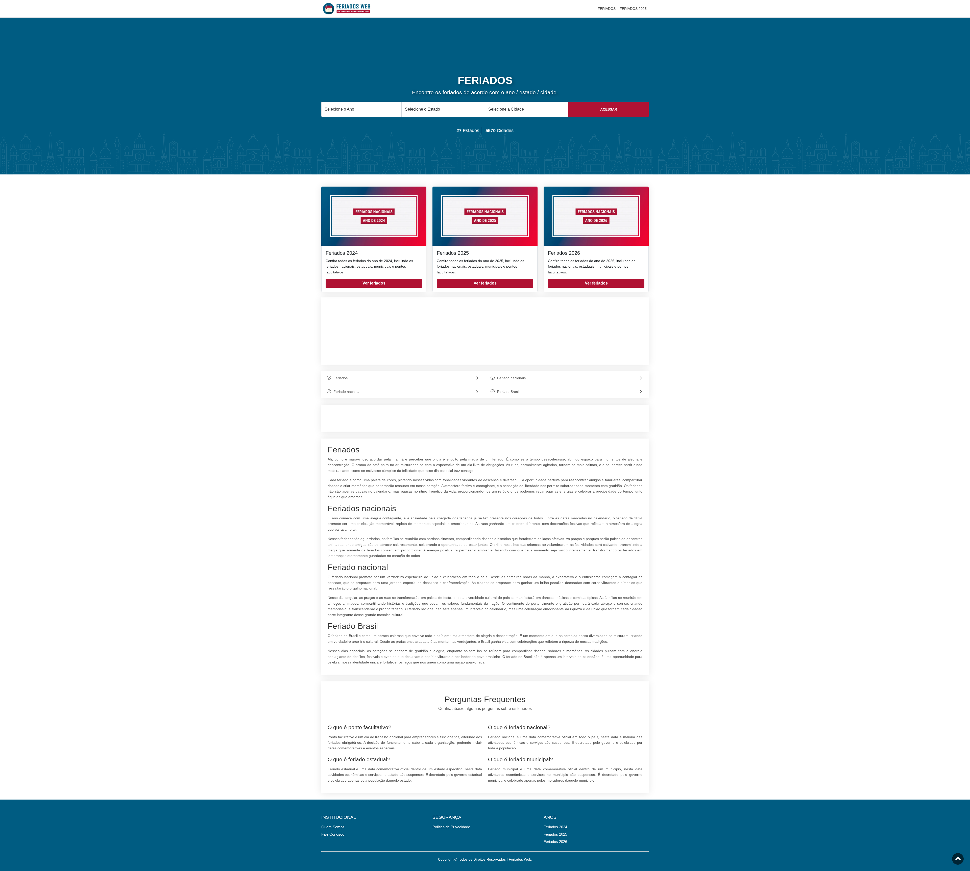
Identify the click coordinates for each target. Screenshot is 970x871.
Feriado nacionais (511, 378)
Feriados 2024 (342, 253)
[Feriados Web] (346, 8)
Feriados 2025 (453, 253)
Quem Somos (333, 827)
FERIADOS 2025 (633, 9)
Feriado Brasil (508, 392)
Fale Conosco (332, 834)
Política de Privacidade (451, 827)
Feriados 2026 (564, 253)
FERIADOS (607, 9)
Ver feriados (373, 283)
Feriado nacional (346, 392)
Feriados (340, 378)
